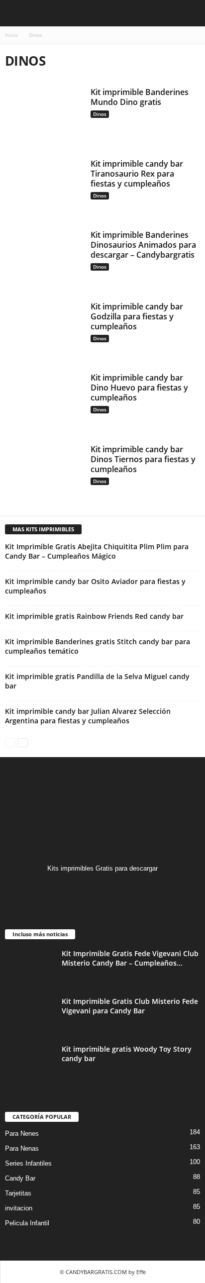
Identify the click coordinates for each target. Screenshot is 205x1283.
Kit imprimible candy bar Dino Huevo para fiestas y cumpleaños (139, 387)
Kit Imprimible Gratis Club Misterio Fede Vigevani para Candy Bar (130, 1005)
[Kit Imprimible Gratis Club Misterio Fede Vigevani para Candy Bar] (30, 1015)
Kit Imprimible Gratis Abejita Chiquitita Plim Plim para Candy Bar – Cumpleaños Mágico (97, 551)
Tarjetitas (18, 1193)
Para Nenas (22, 1148)
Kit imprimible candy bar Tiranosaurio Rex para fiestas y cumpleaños (137, 173)
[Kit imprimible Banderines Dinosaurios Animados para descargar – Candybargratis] (44, 259)
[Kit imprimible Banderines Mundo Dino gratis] (44, 116)
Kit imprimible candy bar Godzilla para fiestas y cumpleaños (137, 316)
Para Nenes (22, 1133)
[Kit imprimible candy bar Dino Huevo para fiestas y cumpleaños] (44, 402)
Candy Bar (20, 1178)
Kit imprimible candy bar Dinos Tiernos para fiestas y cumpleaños (143, 459)
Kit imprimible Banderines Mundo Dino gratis (140, 97)
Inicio (11, 34)
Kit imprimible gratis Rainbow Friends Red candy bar (94, 616)
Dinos (99, 113)
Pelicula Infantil (27, 1223)
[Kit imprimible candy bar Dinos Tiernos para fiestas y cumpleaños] (44, 473)
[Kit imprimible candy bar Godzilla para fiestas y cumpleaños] (44, 330)
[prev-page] (10, 742)
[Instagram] (103, 887)
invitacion (18, 1208)
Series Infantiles (28, 1163)
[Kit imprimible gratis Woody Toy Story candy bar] (30, 1063)
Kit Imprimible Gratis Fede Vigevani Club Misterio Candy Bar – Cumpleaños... (130, 958)
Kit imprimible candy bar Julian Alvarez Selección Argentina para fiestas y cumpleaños (88, 715)
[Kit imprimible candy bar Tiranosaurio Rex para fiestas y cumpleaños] (44, 188)
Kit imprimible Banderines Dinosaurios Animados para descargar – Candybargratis (143, 244)
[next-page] (22, 742)
